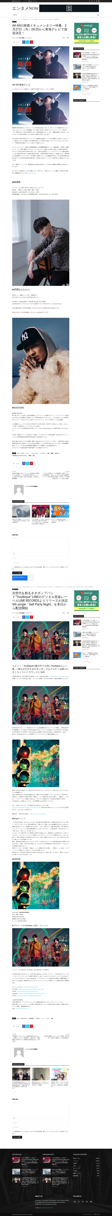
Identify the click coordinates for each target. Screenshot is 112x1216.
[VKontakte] (91, 1201)
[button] (98, 15)
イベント (18, 19)
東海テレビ (57, 453)
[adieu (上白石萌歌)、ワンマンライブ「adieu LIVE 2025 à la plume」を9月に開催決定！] (21, 511)
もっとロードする (86, 94)
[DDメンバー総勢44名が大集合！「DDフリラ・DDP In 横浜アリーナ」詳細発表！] (60, 511)
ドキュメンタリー (35, 453)
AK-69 (18, 453)
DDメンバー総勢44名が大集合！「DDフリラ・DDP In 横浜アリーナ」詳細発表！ (60, 521)
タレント (28, 453)
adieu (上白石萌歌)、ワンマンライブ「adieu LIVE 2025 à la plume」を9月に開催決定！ (21, 521)
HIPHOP (23, 453)
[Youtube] (99, 1)
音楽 (34, 455)
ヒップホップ (43, 453)
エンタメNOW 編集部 (20, 37)
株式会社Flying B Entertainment (20, 455)
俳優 (48, 453)
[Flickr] (82, 1201)
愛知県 (52, 453)
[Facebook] (90, 1)
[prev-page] (13, 528)
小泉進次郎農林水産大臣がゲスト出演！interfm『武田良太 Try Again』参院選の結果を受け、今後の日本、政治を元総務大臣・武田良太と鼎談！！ (90, 77)
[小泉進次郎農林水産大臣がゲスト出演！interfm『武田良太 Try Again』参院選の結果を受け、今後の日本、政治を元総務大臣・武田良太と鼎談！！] (77, 75)
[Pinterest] (31, 42)
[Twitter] (94, 1)
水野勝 (29, 455)
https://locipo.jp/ (31, 173)
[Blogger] (74, 1201)
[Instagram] (92, 1)
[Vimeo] (96, 1)
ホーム (13, 19)
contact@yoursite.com (47, 1207)
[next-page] (16, 528)
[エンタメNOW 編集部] (13, 38)
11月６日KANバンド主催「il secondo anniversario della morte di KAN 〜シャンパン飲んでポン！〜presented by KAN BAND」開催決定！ (90, 56)
